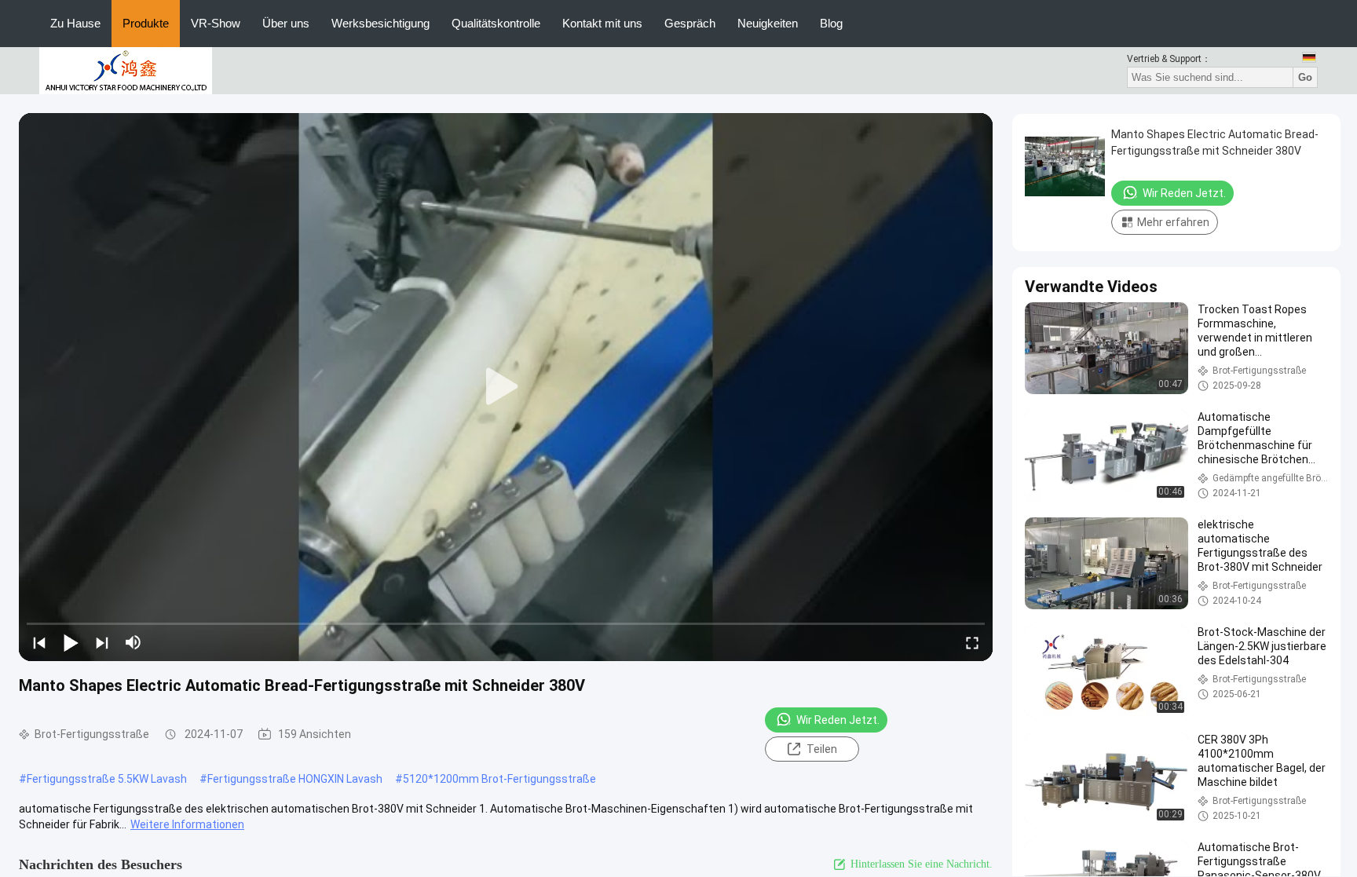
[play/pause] (70, 642)
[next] (102, 642)
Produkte (146, 23)
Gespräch (689, 23)
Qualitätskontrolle (496, 23)
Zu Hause (75, 23)
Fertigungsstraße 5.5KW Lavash (107, 779)
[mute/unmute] (133, 642)
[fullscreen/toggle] (972, 642)
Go (1305, 77)
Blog (831, 23)
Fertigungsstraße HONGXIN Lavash (294, 779)
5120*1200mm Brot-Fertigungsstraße (499, 779)
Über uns (285, 23)
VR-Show (215, 23)
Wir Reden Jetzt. (838, 720)
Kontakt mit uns (602, 23)
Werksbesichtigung (380, 23)
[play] (505, 387)
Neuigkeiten (767, 23)
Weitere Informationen (187, 824)
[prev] (39, 642)
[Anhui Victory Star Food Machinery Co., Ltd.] (125, 69)
